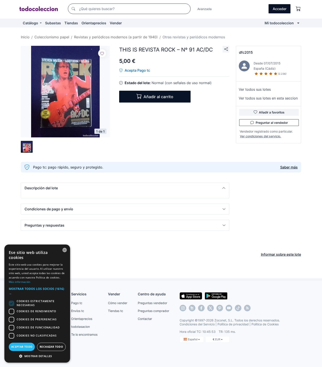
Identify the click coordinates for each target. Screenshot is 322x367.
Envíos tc (77, 311)
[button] (125, 188)
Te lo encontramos (84, 334)
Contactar (145, 319)
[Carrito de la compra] (298, 9)
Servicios (79, 294)
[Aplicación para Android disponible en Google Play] (216, 295)
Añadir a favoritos (272, 112)
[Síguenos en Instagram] (183, 308)
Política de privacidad (233, 324)
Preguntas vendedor (152, 303)
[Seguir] (102, 53)
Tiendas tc (115, 311)
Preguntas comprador (153, 311)
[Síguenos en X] (210, 308)
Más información (19, 282)
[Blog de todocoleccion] (247, 308)
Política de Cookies (265, 324)
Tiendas (71, 23)
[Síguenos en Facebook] (201, 308)
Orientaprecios (93, 23)
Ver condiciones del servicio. (260, 136)
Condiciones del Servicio (197, 324)
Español (193, 339)
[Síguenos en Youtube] (229, 308)
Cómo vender (117, 303)
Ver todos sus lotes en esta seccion (268, 98)
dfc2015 (246, 52)
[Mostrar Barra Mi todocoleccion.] (298, 23)
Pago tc (76, 303)
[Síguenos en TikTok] (238, 308)
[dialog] (37, 304)
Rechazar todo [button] (51, 347)
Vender (116, 23)
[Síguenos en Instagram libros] (192, 308)
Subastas (53, 23)
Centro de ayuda (152, 294)
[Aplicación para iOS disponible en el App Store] (191, 295)
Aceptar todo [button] (22, 347)
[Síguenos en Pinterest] (219, 308)
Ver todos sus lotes (255, 89)
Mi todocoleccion (279, 23)
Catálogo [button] (31, 23)
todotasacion (80, 326)
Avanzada (204, 9)
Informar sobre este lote (281, 254)
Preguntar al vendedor (272, 122)
